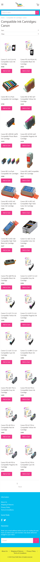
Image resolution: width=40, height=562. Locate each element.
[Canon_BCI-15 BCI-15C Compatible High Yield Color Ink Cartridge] (30, 192)
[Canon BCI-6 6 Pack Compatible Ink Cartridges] (10, 85)
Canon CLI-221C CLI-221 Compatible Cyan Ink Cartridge (9, 353)
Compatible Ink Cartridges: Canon (17, 18)
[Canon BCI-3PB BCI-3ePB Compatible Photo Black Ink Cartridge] (10, 122)
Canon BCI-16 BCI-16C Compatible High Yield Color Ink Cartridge (8, 203)
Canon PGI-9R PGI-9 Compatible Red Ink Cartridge (7, 427)
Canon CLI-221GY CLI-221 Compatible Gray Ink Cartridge (29, 278)
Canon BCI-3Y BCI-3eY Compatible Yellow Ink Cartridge (28, 99)
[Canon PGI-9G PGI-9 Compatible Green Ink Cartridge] (30, 376)
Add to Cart (6, 71)
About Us (4, 502)
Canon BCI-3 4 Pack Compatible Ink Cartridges (9, 172)
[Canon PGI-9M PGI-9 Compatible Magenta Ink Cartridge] (10, 451)
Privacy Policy (5, 507)
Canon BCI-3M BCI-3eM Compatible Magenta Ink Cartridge (29, 136)
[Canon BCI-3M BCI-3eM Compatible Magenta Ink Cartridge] (30, 122)
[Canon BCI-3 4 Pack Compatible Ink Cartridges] (10, 160)
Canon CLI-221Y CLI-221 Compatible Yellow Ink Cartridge (9, 315)
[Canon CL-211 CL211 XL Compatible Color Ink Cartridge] (10, 48)
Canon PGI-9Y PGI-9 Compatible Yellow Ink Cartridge (28, 427)
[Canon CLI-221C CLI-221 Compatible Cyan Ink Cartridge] (10, 339)
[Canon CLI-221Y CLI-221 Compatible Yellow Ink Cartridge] (10, 302)
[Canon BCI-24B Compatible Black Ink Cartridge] (30, 160)
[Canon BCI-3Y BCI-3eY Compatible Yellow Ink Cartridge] (30, 85)
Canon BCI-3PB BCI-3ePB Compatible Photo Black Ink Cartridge (9, 136)
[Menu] (2, 4)
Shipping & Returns (7, 504)
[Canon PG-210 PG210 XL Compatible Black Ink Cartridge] (30, 48)
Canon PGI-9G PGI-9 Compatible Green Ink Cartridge (28, 390)
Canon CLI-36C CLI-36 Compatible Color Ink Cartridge (28, 241)
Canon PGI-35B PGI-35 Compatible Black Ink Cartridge (8, 278)
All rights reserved (27, 557)
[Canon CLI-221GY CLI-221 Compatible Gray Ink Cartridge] (30, 264)
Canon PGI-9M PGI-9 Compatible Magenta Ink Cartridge (9, 464)
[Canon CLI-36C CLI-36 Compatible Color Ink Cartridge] (30, 227)
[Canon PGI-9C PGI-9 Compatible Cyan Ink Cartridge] (30, 451)
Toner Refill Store (17, 557)
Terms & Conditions (7, 510)
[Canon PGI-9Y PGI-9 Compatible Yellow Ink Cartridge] (30, 414)
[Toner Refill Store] (20, 4)
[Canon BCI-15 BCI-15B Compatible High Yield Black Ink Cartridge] (10, 227)
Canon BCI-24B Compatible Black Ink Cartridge (30, 172)
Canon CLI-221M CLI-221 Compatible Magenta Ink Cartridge (29, 315)
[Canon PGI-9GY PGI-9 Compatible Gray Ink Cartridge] (10, 376)
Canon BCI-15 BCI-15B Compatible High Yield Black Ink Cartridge (8, 241)
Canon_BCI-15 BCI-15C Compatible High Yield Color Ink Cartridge (28, 203)
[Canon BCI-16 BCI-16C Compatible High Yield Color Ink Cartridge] (10, 192)
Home (3, 18)
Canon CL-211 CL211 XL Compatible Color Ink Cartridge (8, 61)
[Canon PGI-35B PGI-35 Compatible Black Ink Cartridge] (10, 262)
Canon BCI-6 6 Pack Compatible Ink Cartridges (9, 98)
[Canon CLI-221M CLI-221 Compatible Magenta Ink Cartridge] (30, 302)
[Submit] (37, 13)
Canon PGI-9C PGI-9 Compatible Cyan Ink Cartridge (27, 464)
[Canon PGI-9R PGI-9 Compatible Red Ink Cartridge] (10, 414)
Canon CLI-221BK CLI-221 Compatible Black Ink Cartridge (29, 353)
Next (20, 487)
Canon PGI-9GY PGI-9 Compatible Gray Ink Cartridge (8, 390)
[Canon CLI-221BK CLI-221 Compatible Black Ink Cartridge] (30, 339)
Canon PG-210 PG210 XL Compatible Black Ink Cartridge (29, 61)
